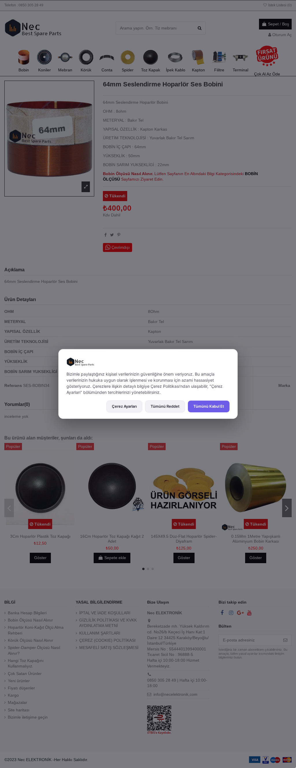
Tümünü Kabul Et (208, 406)
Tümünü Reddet (165, 406)
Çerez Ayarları (124, 406)
